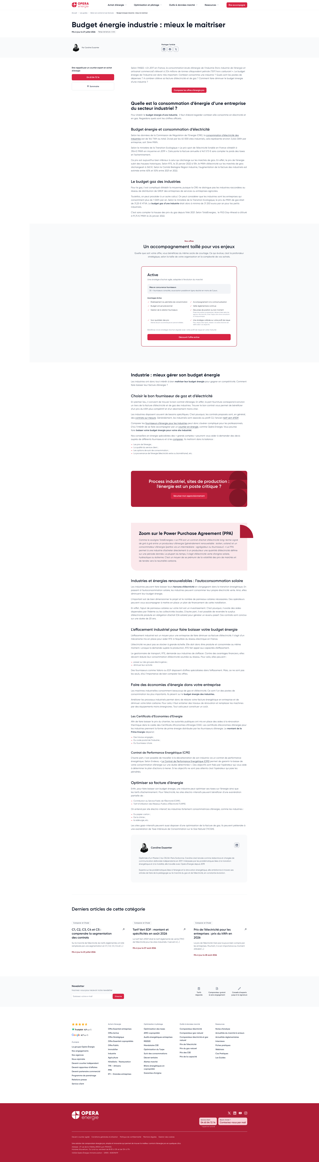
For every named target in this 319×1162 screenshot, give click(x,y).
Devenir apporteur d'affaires (84, 1067)
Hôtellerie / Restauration (119, 1061)
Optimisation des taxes (154, 1029)
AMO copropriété (152, 1033)
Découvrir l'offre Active (189, 337)
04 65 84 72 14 (93, 77)
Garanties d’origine (152, 1073)
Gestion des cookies (166, 1137)
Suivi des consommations (155, 1053)
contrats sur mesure (145, 417)
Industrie (112, 1053)
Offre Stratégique (116, 1037)
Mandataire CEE (151, 1045)
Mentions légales (150, 1137)
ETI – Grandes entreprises (119, 1074)
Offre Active (113, 1033)
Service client (78, 1083)
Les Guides (220, 1057)
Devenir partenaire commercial (86, 1071)
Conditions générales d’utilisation (104, 1137)
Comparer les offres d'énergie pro (189, 90)
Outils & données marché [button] (182, 5)
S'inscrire (118, 996)
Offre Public (113, 1045)
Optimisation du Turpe (154, 1049)
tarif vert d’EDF (231, 417)
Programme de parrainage (84, 1075)
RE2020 (147, 1041)
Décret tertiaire (151, 1057)
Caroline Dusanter (92, 47)
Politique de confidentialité (130, 1137)
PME (110, 1070)
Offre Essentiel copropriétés (120, 1041)
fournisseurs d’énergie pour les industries (166, 423)
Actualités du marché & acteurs (229, 1033)
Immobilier (113, 1049)
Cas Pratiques (221, 1053)
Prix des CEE (185, 1052)
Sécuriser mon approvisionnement (189, 496)
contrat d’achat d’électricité (204, 540)
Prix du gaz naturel (188, 1048)
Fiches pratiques (222, 1045)
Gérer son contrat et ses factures (102, 13)
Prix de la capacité (188, 1056)
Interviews (220, 1041)
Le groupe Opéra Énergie (83, 1046)
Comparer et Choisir (81, 923)
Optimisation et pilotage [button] (146, 5)
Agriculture (113, 1057)
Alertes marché (151, 1061)
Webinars (219, 1049)
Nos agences (78, 1055)
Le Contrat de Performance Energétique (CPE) (185, 761)
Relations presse (79, 1079)
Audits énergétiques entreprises (158, 1037)
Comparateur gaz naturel (191, 1033)
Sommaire (94, 86)
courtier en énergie (188, 426)
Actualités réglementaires (227, 1037)
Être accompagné (237, 5)
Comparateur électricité (191, 1029)
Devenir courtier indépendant (85, 1063)
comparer (178, 439)
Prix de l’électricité (188, 1044)
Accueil (74, 13)
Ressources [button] (210, 5)
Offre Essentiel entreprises (119, 1029)
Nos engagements (80, 1051)
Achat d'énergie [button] (116, 5)
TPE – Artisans (114, 1066)
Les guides (84, 13)
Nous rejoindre (78, 1059)
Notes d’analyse (222, 1029)
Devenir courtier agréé (80, 1137)
